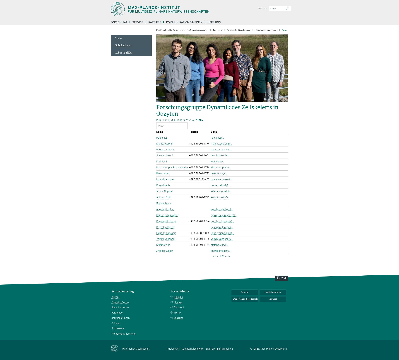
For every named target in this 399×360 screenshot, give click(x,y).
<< (214, 256)
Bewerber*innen (120, 302)
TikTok (177, 312)
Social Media (180, 291)
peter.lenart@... (219, 173)
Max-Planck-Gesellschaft (245, 299)
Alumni (115, 297)
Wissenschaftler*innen (123, 333)
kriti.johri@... (218, 161)
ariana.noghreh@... (221, 191)
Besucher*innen (120, 307)
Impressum (173, 348)
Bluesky (178, 302)
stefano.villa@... (219, 244)
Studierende (117, 328)
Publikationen (123, 45)
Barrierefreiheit (225, 348)
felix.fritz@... (217, 137)
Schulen (115, 323)
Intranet (273, 299)
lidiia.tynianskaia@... (222, 233)
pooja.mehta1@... (220, 185)
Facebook (179, 307)
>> (229, 256)
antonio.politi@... (220, 197)
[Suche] (287, 8)
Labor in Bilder (123, 52)
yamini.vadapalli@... (222, 239)
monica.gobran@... (221, 143)
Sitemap (210, 348)
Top (283, 278)
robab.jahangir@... (221, 149)
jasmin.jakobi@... (220, 155)
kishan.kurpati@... (221, 167)
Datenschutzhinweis (192, 348)
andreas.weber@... (221, 250)
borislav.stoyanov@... (222, 221)
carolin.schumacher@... (224, 215)
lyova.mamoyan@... (222, 179)
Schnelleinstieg (122, 291)
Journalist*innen (120, 317)
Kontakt (244, 292)
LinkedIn (178, 297)
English (262, 8)
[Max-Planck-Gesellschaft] (116, 348)
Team (118, 38)
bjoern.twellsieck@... (222, 227)
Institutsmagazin (273, 292)
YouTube (178, 317)
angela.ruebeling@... (222, 209)
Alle (201, 120)
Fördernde (117, 312)
